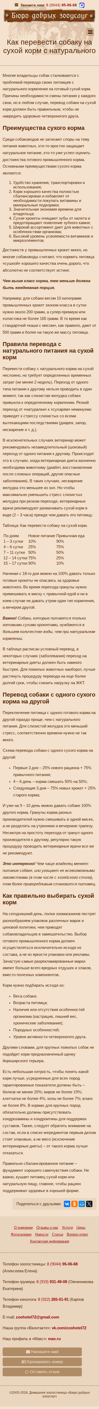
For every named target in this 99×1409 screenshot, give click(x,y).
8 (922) (53, 1299)
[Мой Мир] (82, 1204)
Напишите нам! (44, 1352)
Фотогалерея (21, 1234)
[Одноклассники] (74, 1204)
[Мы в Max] (81, 5)
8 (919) (51, 1282)
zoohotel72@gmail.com (37, 1317)
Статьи (57, 1234)
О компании (23, 1228)
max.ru (54, 1339)
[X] (89, 1204)
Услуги (67, 1228)
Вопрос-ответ (77, 1234)
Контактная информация (49, 1241)
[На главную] (49, 15)
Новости (41, 1234)
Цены (81, 1228)
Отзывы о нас (47, 1228)
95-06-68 (61, 5)
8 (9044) (62, 1264)
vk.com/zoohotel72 (69, 1328)
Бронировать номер (44, 1362)
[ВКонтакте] (67, 1204)
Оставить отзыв (44, 1372)
